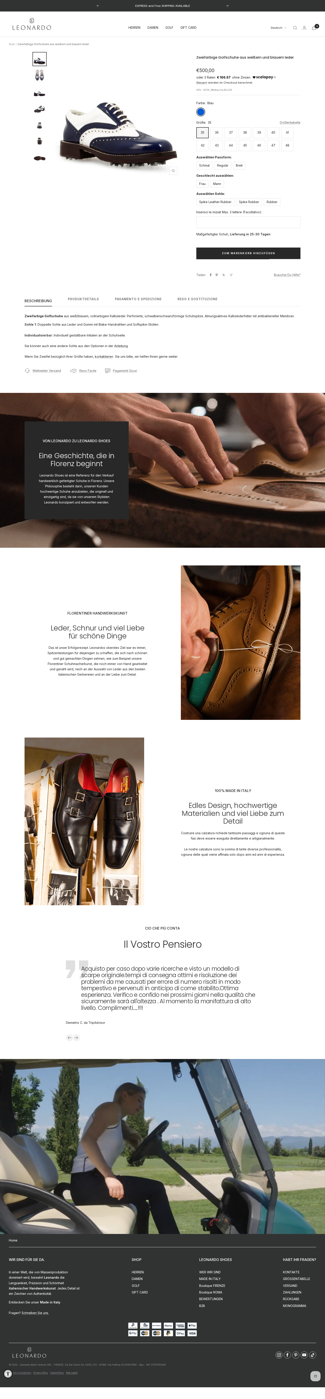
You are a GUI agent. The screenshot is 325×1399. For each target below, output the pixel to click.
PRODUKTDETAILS (83, 299)
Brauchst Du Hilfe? (287, 275)
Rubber (272, 202)
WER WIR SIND (210, 1272)
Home (13, 1240)
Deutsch (276, 28)
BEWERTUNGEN (211, 1299)
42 (203, 145)
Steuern (201, 82)
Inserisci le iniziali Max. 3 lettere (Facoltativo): (229, 212)
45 (245, 145)
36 (217, 132)
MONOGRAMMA (294, 1306)
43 (217, 145)
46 (259, 145)
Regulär (222, 165)
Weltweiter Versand (46, 371)
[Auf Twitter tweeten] (224, 275)
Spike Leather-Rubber (215, 202)
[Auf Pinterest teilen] (217, 275)
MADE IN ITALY (210, 1279)
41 (287, 132)
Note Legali (72, 1372)
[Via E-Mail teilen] (230, 275)
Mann (217, 184)
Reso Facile (87, 371)
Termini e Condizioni (20, 1372)
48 (287, 145)
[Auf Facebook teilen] (211, 275)
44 (231, 145)
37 (231, 132)
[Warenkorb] (314, 28)
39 (259, 132)
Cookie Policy (57, 1372)
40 (273, 132)
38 (245, 132)
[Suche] (295, 28)
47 (273, 145)
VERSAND (290, 1286)
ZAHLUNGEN (292, 1292)
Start (12, 44)
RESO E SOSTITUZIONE (198, 299)
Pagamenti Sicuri (125, 371)
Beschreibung (38, 301)
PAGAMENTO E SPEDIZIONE (138, 299)
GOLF (169, 28)
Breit (239, 165)
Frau (202, 184)
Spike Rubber (249, 202)
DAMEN (152, 28)
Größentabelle (290, 122)
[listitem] (279, 1355)
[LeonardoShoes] (29, 1353)
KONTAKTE (291, 1272)
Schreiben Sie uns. (35, 1313)
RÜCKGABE (291, 1299)
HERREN (134, 28)
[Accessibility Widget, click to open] (8, 1374)
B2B (202, 1306)
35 (202, 132)
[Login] (304, 28)
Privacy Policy (40, 1372)
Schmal (204, 165)
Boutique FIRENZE (212, 1286)
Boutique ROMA (210, 1292)
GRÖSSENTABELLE (296, 1279)
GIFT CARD (188, 28)
